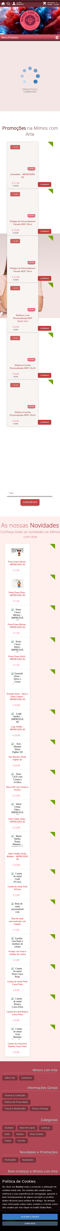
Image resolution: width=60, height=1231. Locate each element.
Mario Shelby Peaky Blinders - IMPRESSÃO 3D (17, 856)
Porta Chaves (36, 1134)
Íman (7, 1134)
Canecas (45, 1127)
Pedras (20, 1134)
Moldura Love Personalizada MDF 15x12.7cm (22, 318)
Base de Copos (27, 1127)
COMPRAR (44, 184)
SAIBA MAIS (30, 1223)
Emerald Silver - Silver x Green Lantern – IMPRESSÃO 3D (17, 697)
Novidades (27, 1159)
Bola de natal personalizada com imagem (17, 921)
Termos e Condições (15, 1095)
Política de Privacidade (16, 1102)
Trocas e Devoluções (15, 1108)
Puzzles (21, 1140)
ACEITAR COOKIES (30, 1217)
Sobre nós (10, 1077)
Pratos (8, 1140)
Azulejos (9, 1127)
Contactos (27, 1077)
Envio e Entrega (40, 1108)
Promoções (10, 1159)
